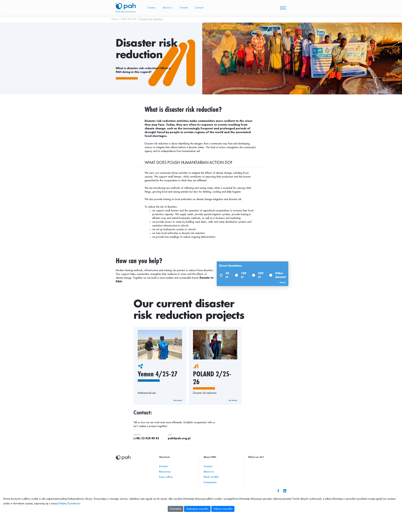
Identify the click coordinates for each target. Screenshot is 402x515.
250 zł (260, 275)
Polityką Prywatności (69, 503)
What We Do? (129, 19)
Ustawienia (175, 509)
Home (114, 19)
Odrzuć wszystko (222, 509)
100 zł (243, 275)
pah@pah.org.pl (179, 438)
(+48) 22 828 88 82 (146, 438)
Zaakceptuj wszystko (197, 509)
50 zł (227, 275)
